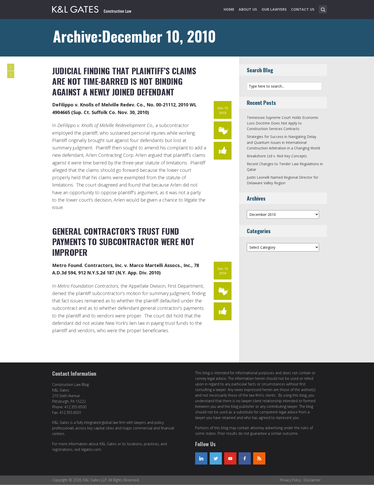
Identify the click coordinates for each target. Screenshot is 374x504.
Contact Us (302, 9)
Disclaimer (312, 480)
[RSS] (259, 458)
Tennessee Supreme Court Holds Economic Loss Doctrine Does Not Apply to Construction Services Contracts (283, 123)
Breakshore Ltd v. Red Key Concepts (277, 155)
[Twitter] (216, 458)
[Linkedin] (201, 458)
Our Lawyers (274, 9)
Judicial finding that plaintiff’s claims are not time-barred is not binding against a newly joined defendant (124, 81)
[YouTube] (230, 458)
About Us (248, 9)
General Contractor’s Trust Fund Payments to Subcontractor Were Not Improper (123, 241)
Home (229, 9)
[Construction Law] (92, 8)
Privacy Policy (290, 480)
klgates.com (91, 449)
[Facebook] (245, 458)
